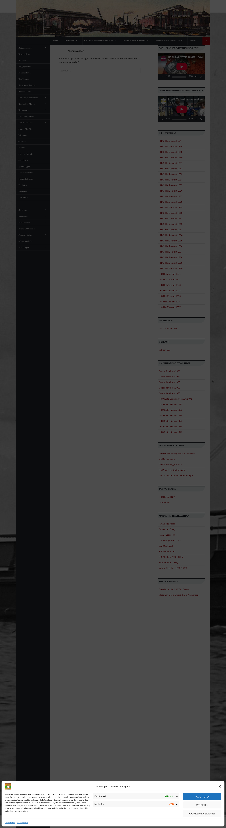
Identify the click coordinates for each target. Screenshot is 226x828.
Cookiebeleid (10, 822)
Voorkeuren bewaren (202, 813)
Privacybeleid (22, 822)
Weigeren (202, 805)
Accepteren (202, 796)
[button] (219, 786)
